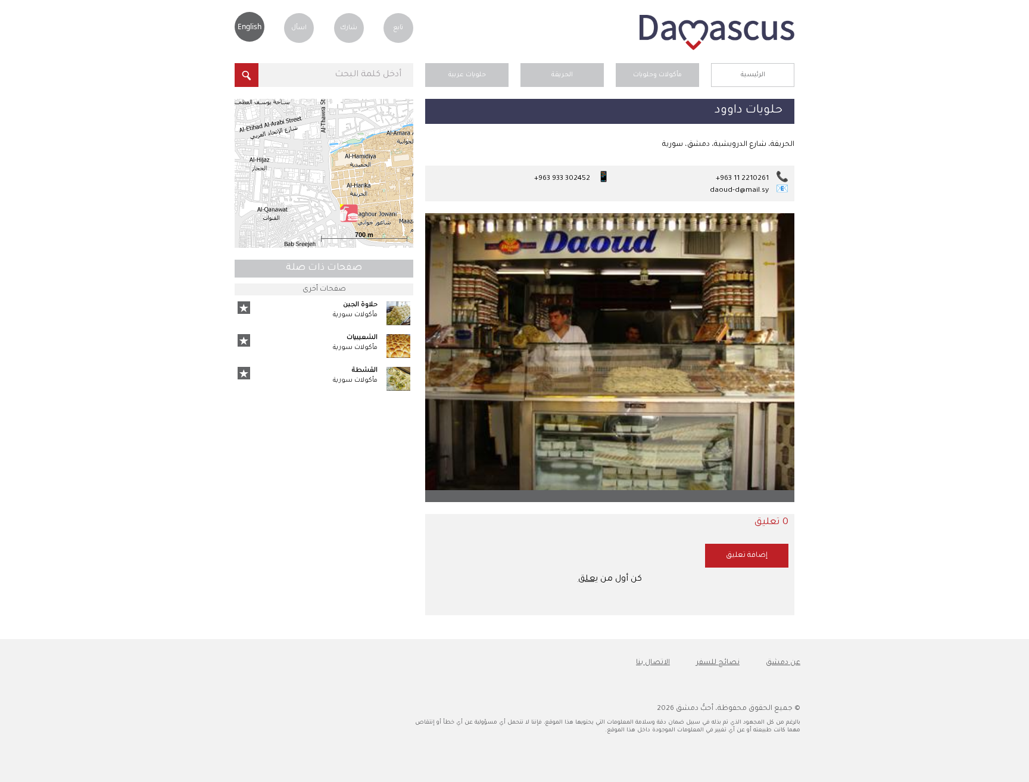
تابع (398, 28)
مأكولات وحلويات (657, 75)
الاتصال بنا (653, 663)
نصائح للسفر (718, 663)
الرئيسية (753, 75)
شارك (348, 28)
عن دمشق (783, 663)
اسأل (299, 28)
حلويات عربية (467, 75)
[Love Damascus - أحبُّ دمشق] (717, 49)
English (249, 26)
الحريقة (562, 75)
